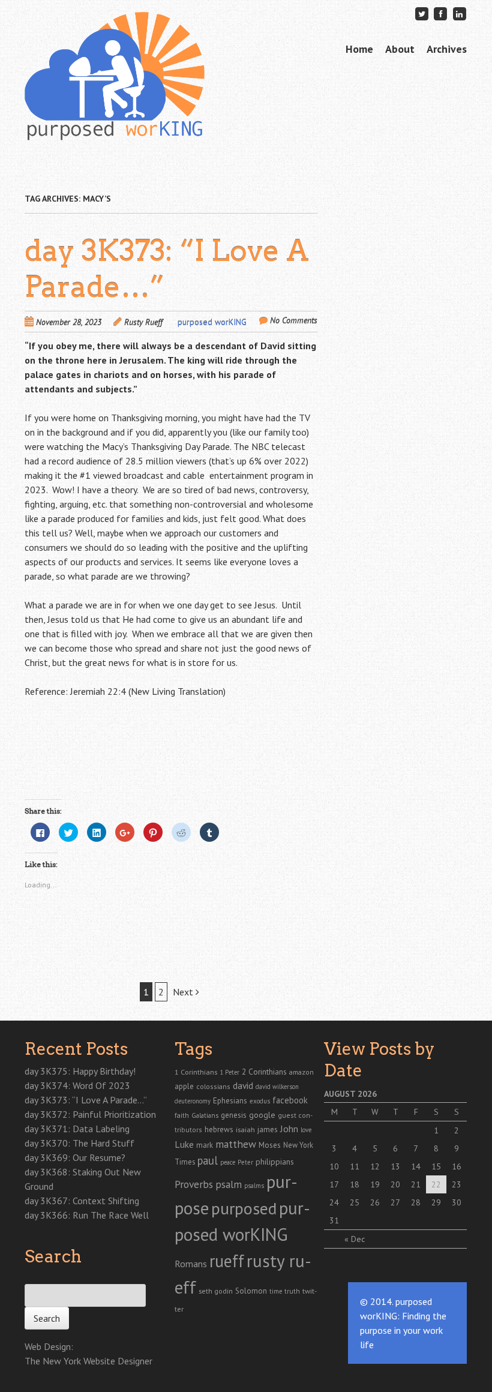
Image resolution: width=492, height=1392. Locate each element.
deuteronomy (193, 1101)
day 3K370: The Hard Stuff (79, 1143)
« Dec (354, 1239)
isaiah (245, 1129)
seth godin (216, 1290)
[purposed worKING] (115, 121)
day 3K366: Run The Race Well (87, 1215)
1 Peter (229, 1072)
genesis (234, 1114)
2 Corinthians (264, 1071)
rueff (226, 1261)
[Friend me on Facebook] (440, 13)
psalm (228, 1184)
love (306, 1130)
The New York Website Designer (88, 1361)
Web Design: (49, 1346)
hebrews (219, 1129)
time (275, 1291)
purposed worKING (212, 322)
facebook (290, 1100)
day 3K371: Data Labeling (77, 1129)
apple (184, 1086)
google (262, 1114)
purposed (244, 1208)
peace (227, 1162)
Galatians (204, 1115)
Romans (191, 1264)
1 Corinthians (196, 1071)
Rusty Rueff (143, 322)
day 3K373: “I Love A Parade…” (86, 1100)
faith (182, 1115)
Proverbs (194, 1184)
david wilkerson (277, 1086)
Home (359, 49)
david (243, 1085)
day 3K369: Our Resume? (75, 1157)
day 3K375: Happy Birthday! (80, 1071)
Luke (184, 1144)
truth (292, 1290)
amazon (301, 1071)
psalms (254, 1185)
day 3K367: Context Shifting (82, 1201)
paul (207, 1160)
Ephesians (230, 1101)
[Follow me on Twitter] (422, 13)
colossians (213, 1086)
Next (184, 992)
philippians (275, 1161)
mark (204, 1145)
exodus (260, 1101)
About (400, 49)
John (289, 1129)
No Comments (293, 320)
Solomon (251, 1291)
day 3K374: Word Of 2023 (77, 1085)
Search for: (44, 1277)
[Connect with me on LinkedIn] (459, 13)
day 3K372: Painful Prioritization (90, 1114)
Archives (447, 49)
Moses (270, 1144)
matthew (235, 1144)
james (267, 1129)
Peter (245, 1162)
